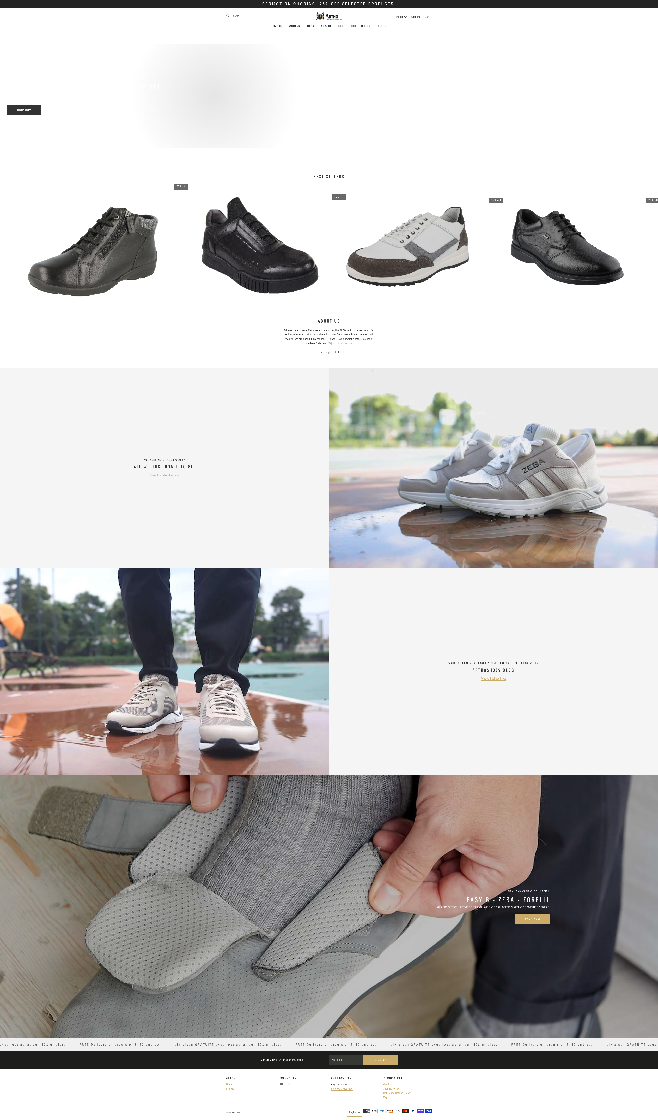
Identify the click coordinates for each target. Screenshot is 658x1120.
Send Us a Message (342, 1088)
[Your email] (346, 1060)
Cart (427, 17)
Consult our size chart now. (164, 475)
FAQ (329, 343)
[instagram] (289, 1084)
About (385, 1084)
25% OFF (327, 25)
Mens (310, 25)
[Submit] (230, 15)
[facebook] (281, 1084)
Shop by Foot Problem (354, 25)
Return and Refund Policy (396, 1093)
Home (229, 1084)
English (399, 17)
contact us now (344, 343)
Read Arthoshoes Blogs (493, 678)
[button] (640, 244)
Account (415, 17)
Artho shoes (236, 1112)
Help (381, 25)
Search (235, 16)
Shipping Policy (390, 1088)
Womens (294, 25)
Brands (277, 25)
